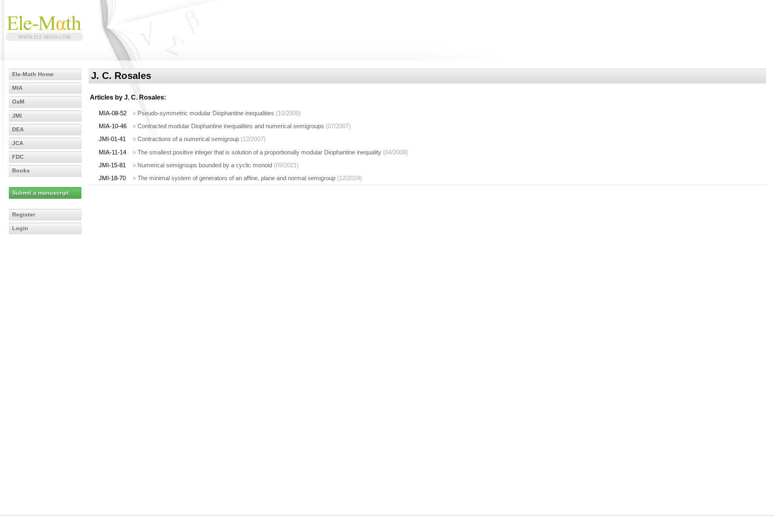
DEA (18, 129)
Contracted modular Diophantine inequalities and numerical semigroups (230, 126)
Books (21, 170)
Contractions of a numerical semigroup (188, 138)
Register (23, 214)
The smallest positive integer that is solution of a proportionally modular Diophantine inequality (259, 152)
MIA (17, 88)
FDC (18, 157)
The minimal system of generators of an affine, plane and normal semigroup (236, 178)
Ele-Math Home (33, 74)
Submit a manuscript (40, 192)
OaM (18, 101)
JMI (17, 115)
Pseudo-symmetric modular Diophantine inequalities (205, 113)
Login (20, 228)
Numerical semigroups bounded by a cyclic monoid (204, 165)
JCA (17, 143)
